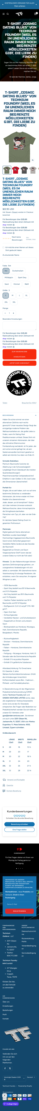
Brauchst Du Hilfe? (29, 403)
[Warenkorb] (35, 14)
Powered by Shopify (25, 1086)
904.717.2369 (12, 956)
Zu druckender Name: (11, 255)
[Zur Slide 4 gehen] (22, 868)
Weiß (27, 284)
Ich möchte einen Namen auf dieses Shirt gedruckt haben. (19, 248)
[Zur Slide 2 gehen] (18, 868)
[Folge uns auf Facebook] (5, 1068)
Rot (6, 271)
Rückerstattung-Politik (28, 939)
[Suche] (8, 14)
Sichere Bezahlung (13, 791)
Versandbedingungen (29, 947)
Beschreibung (8, 415)
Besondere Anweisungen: (12, 319)
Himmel (17, 284)
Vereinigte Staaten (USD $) (12, 1078)
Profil (5, 1014)
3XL (14, 302)
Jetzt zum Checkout (19, 363)
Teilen (5, 403)
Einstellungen (8, 1006)
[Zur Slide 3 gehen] (20, 868)
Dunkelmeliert (17, 271)
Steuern (15, 212)
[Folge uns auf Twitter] (9, 1068)
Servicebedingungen (29, 954)
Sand (7, 284)
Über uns (6, 1002)
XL (26, 295)
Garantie (9, 785)
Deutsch (30, 1077)
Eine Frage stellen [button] (20, 830)
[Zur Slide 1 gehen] (16, 868)
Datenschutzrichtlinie (29, 932)
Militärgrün (9, 277)
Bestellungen (8, 1010)
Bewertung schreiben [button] (19, 824)
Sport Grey (22, 277)
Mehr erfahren (19, 6)
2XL (6, 302)
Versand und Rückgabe (16, 780)
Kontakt (6, 1019)
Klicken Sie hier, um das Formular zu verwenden (9, 985)
